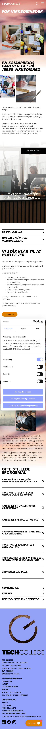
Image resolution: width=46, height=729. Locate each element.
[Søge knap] (37, 3)
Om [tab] (37, 328)
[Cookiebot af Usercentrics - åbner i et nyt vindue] (33, 321)
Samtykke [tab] (8, 328)
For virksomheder (10, 687)
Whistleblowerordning (12, 711)
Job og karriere (9, 708)
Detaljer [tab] (23, 328)
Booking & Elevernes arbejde (15, 695)
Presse (5, 703)
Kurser (5, 684)
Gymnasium (7, 681)
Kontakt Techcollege (11, 692)
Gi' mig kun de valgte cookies (23, 399)
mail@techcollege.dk (18, 663)
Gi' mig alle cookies (23, 392)
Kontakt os (10, 314)
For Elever (6, 705)
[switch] (40, 367)
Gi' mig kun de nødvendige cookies (23, 406)
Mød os (5, 690)
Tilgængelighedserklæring (14, 714)
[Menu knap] (42, 3)
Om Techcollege (9, 700)
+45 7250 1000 (15, 666)
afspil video (33, 151)
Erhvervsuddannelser (12, 679)
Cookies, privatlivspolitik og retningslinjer (21, 716)
